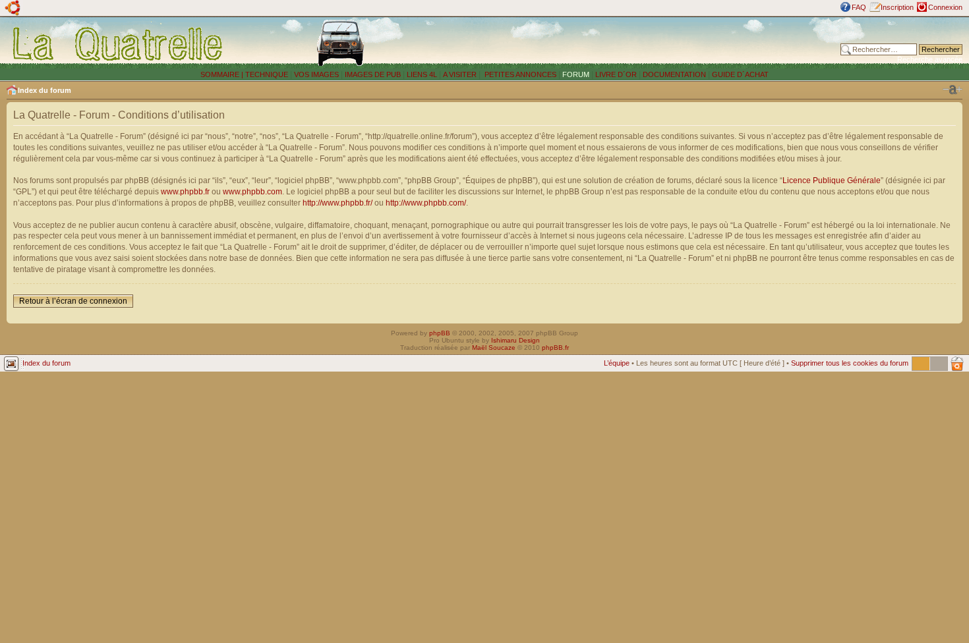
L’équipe (617, 363)
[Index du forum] (118, 43)
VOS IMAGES (316, 74)
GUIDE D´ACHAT (740, 74)
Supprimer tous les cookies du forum (849, 363)
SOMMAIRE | (222, 74)
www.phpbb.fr (185, 191)
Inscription (897, 7)
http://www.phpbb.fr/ (337, 203)
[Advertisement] (645, 43)
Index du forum (44, 90)
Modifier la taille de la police (952, 89)
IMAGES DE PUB (373, 74)
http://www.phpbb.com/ (426, 203)
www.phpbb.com (252, 191)
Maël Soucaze (493, 347)
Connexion (945, 7)
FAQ (859, 7)
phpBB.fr (555, 347)
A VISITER (460, 74)
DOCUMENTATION (674, 74)
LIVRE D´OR (616, 74)
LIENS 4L (423, 74)
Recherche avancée (929, 59)
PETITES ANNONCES (519, 74)
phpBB (439, 333)
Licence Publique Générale (831, 180)
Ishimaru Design (515, 340)
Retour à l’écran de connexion (73, 301)
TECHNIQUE (266, 74)
